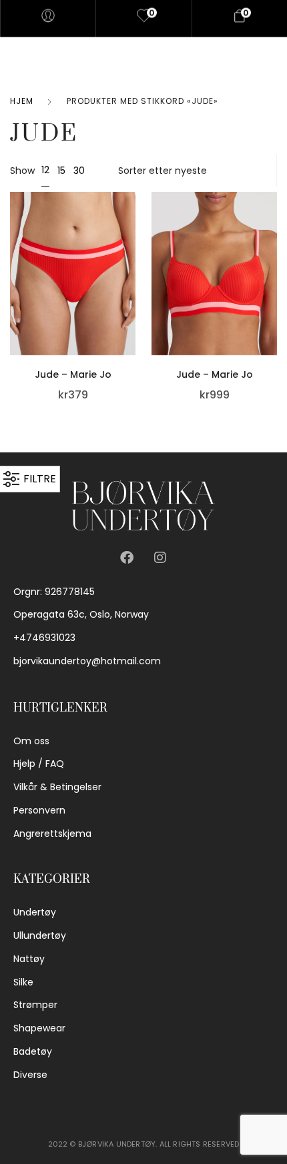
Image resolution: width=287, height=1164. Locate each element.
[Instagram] (160, 557)
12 (45, 170)
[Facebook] (126, 557)
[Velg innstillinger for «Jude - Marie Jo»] (132, 266)
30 (79, 170)
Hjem (21, 101)
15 (61, 170)
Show (22, 171)
